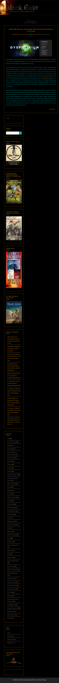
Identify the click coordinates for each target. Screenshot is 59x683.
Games (9, 501)
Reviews (9, 557)
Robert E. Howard (11, 569)
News (8, 538)
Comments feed (11, 639)
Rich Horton (10, 566)
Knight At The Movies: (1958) (13, 348)
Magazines (10, 521)
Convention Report (12, 475)
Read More (53, 109)
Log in (8, 632)
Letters (9, 518)
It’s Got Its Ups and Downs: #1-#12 (14, 376)
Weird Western (11, 615)
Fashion (9, 490)
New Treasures (11, 535)
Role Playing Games (12, 573)
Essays (9, 487)
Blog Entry (10, 457)
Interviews (10, 514)
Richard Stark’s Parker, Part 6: (13, 368)
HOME (7, 118)
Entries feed (10, 636)
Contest (9, 471)
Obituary (9, 541)
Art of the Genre (11, 442)
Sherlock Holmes (11, 585)
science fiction (11, 578)
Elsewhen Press (47, 78)
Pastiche (9, 550)
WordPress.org (11, 643)
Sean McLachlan (36, 34)
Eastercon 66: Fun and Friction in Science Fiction (31, 30)
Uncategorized (11, 604)
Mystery (9, 531)
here (31, 90)
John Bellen (10, 346)
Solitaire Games (11, 589)
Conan (9, 468)
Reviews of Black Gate (13, 561)
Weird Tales (10, 611)
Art (8, 438)
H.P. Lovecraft (10, 507)
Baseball (9, 445)
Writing (9, 618)
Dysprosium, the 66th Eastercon (40, 59)
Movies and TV (11, 524)
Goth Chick (10, 504)
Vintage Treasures (12, 608)
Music (8, 528)
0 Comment (46, 34)
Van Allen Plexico (11, 398)
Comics (9, 464)
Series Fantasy (11, 582)
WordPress (33, 680)
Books (9, 461)
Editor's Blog (10, 483)
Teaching (9, 595)
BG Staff (9, 449)
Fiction (9, 494)
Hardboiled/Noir (11, 511)
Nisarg (44, 680)
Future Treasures (11, 497)
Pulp (8, 554)
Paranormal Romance (13, 545)
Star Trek (9, 592)
